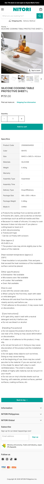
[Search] (39, 16)
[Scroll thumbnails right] (41, 79)
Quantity (4, 114)
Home (3, 27)
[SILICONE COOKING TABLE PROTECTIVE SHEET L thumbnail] (5, 79)
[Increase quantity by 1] (22, 119)
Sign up (35, 437)
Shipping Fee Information (26, 102)
